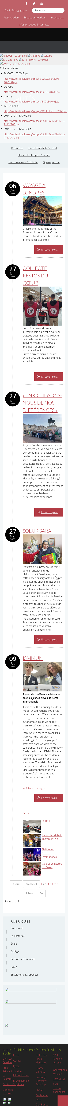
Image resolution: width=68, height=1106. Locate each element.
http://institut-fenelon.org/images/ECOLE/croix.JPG (32, 92)
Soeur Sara (37, 531)
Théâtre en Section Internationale (50, 853)
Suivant (29, 893)
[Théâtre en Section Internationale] (32, 854)
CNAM (39, 1090)
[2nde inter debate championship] (32, 840)
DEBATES (47, 821)
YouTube (41, 3)
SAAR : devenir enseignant (59, 1088)
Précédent (31, 884)
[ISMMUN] (42, 676)
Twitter (34, 3)
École (16, 1055)
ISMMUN (33, 658)
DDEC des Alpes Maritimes (41, 1058)
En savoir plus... (49, 249)
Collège (17, 1060)
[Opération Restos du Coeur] (32, 868)
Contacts (8, 1084)
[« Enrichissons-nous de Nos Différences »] (42, 428)
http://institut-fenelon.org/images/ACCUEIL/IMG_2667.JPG (35, 111)
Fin (41, 893)
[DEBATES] (32, 826)
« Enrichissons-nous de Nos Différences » (42, 402)
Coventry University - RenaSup (42, 1080)
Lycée (16, 1066)
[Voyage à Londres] (42, 211)
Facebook (26, 3)
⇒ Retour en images (34, 788)
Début (16, 884)
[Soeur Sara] (42, 549)
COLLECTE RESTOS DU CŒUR (35, 275)
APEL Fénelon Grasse (57, 1058)
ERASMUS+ (59, 1079)
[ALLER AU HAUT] (63, 1100)
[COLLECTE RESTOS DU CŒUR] (42, 306)
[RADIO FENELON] (6, 1025)
